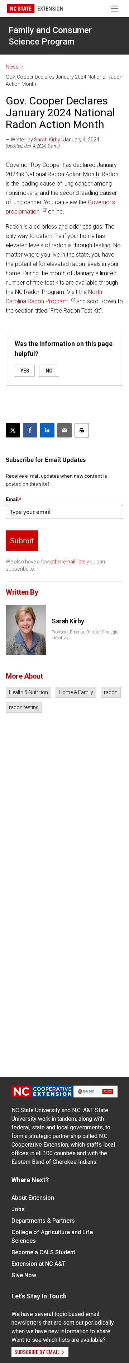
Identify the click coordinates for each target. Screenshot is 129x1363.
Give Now (23, 1275)
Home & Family (76, 692)
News (12, 67)
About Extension (32, 1197)
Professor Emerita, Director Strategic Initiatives (85, 634)
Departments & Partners (43, 1220)
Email (14, 499)
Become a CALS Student (43, 1252)
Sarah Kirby (47, 139)
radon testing (24, 707)
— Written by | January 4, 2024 (52, 139)
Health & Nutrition (28, 692)
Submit (22, 540)
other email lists (68, 562)
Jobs (18, 1209)
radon (111, 692)
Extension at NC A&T (38, 1263)
